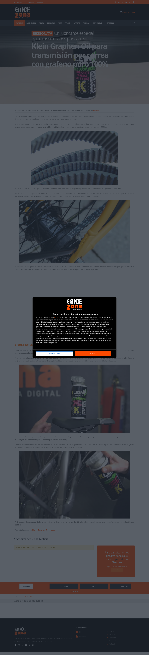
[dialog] (74, 327)
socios (56, 317)
